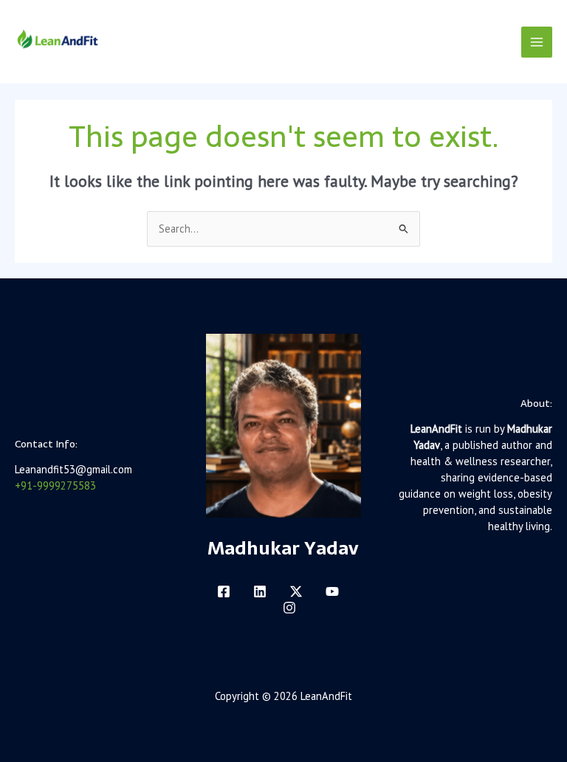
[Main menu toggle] (536, 42)
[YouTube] (332, 591)
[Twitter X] (296, 591)
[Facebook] (223, 591)
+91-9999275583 (55, 485)
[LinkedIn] (260, 591)
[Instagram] (289, 607)
